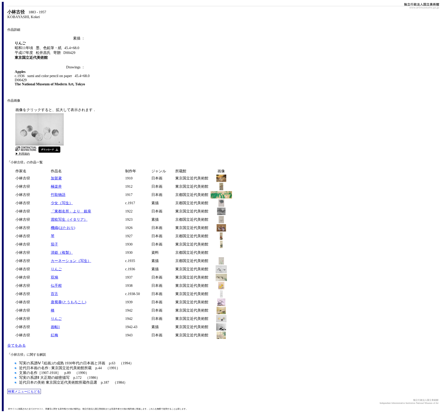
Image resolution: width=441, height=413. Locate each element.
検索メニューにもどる (24, 391)
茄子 (54, 244)
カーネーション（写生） (71, 261)
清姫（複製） (62, 252)
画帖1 (55, 327)
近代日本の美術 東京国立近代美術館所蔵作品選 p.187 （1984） (72, 382)
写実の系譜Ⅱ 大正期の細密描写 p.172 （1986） (59, 378)
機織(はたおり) (63, 228)
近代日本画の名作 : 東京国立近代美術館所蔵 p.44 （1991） (69, 368)
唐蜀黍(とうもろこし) (68, 302)
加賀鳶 (56, 178)
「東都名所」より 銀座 (71, 211)
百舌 (54, 294)
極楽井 (56, 186)
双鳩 (54, 277)
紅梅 (54, 335)
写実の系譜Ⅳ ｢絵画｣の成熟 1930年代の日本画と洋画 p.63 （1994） (76, 363)
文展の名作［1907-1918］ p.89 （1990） (53, 373)
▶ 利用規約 (22, 153)
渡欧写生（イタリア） (69, 219)
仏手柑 (56, 285)
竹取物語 (58, 195)
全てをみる (16, 345)
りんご (56, 269)
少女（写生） (62, 203)
